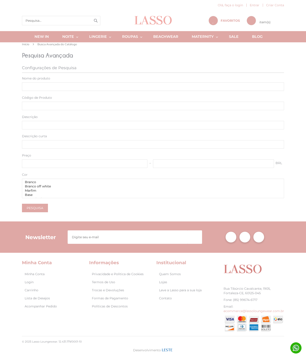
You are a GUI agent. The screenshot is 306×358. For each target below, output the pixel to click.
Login (29, 282)
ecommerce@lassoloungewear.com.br (254, 311)
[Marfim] (151, 191)
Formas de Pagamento (110, 298)
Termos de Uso (103, 282)
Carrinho (31, 290)
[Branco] (151, 182)
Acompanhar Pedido (41, 306)
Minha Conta (35, 274)
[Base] (151, 195)
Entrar (254, 5)
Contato (165, 298)
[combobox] (61, 20)
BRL (279, 163)
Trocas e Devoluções (108, 290)
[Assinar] (195, 237)
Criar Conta (275, 5)
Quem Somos (170, 274)
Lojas (163, 282)
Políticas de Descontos (110, 306)
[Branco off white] (151, 186)
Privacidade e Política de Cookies (118, 274)
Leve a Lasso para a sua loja (180, 290)
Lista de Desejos (37, 298)
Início (26, 44)
